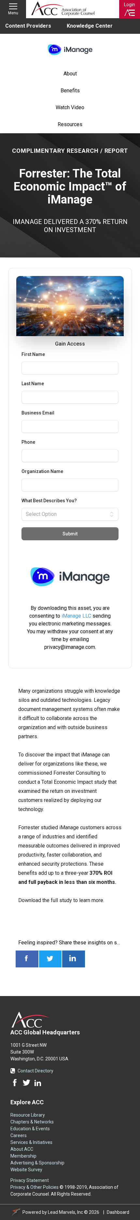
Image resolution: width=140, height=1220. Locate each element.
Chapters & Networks (32, 1121)
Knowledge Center (90, 26)
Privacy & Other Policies (34, 1187)
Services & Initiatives (31, 1142)
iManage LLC (76, 616)
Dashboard (118, 1212)
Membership (23, 1156)
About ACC (21, 1149)
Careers (18, 1135)
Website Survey (26, 1169)
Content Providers (28, 26)
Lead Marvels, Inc (65, 1212)
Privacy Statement (29, 1180)
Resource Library (27, 1115)
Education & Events (30, 1128)
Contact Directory (35, 1070)
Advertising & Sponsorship (37, 1162)
